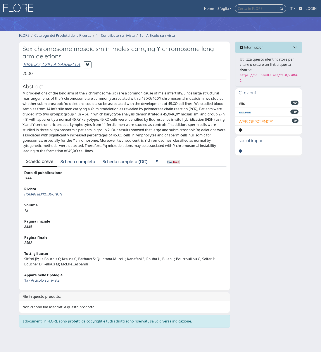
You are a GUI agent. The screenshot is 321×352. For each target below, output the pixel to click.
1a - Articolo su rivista (157, 35)
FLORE (24, 35)
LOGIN (311, 8)
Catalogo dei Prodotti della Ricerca (62, 35)
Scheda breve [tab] (39, 161)
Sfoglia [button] (223, 8)
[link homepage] (20, 8)
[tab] (157, 161)
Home (209, 8)
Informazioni (253, 47)
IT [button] (291, 8)
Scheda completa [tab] (77, 161)
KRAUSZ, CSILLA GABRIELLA (51, 64)
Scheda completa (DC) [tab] (125, 161)
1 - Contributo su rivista (115, 35)
